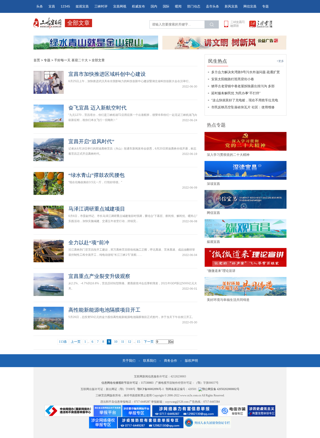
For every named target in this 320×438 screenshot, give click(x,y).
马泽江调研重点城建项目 (96, 209)
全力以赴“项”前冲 (88, 242)
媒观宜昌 (82, 6)
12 (129, 341)
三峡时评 (101, 6)
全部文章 (98, 60)
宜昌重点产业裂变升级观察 (99, 276)
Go (171, 341)
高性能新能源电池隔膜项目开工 (104, 310)
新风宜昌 (231, 6)
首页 (36, 60)
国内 (154, 6)
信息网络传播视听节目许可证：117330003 (127, 382)
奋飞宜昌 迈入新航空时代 (97, 108)
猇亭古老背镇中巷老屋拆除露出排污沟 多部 (243, 86)
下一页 (149, 341)
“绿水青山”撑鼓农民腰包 (96, 175)
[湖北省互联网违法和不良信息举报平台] (107, 410)
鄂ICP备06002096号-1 (150, 389)
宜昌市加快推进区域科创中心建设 (107, 74)
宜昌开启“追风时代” (91, 141)
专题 (265, 6)
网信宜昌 (250, 6)
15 (138, 341)
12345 (65, 6)
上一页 (76, 341)
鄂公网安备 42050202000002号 (220, 389)
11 (122, 341)
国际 (166, 6)
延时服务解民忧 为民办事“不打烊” (235, 93)
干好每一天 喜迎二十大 (71, 60)
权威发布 (138, 6)
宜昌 (51, 6)
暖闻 (178, 6)
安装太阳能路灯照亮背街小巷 (232, 79)
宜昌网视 (119, 6)
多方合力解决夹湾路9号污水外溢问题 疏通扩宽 (245, 72)
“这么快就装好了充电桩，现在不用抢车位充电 (244, 100)
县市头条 (212, 6)
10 (115, 341)
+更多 (280, 61)
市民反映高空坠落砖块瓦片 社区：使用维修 (243, 107)
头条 (39, 6)
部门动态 (193, 6)
